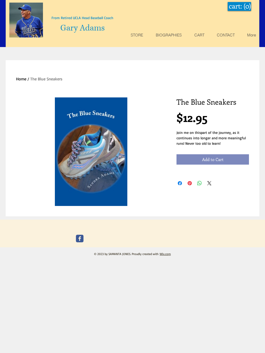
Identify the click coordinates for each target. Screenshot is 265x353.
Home (21, 78)
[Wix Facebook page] (80, 238)
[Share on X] (209, 183)
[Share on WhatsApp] (199, 183)
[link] (239, 6)
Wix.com (165, 254)
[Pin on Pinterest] (190, 183)
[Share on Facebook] (180, 183)
